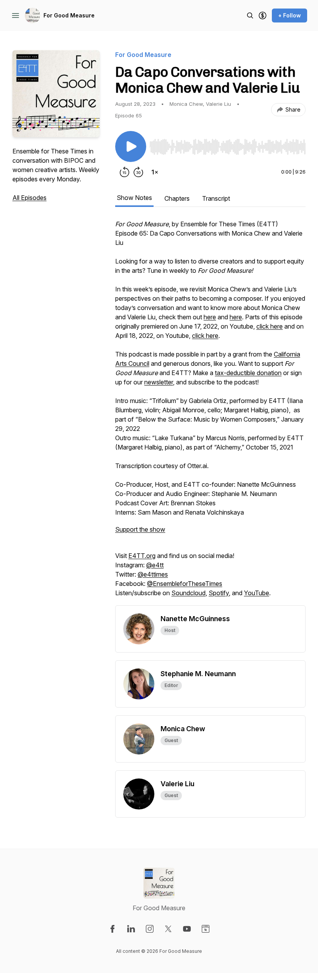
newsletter (158, 382)
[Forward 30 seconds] (138, 172)
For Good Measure (69, 15)
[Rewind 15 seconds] (124, 172)
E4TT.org (142, 556)
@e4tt (155, 565)
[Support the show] (262, 15)
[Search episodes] (250, 15)
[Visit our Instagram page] (150, 929)
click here (269, 326)
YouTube (256, 593)
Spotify (219, 593)
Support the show (140, 529)
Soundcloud (188, 593)
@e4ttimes (153, 574)
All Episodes (29, 197)
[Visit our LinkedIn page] (131, 929)
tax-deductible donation (248, 373)
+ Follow (289, 15)
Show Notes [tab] (134, 197)
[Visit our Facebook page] (112, 929)
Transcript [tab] (216, 198)
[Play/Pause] (130, 146)
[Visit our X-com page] (168, 929)
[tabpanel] (210, 412)
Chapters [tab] (177, 198)
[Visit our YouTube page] (187, 929)
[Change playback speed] (154, 172)
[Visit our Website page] (205, 929)
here (210, 317)
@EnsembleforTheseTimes (184, 583)
